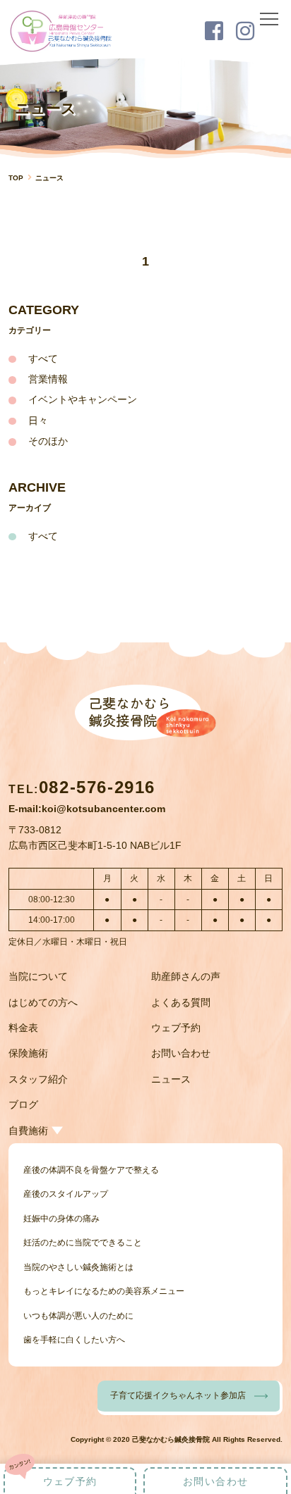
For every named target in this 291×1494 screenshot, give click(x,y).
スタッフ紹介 (38, 1079)
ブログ (23, 1104)
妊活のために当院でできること (82, 1242)
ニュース (171, 1079)
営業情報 (48, 379)
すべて (43, 358)
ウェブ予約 (176, 1027)
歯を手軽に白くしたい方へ (74, 1340)
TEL (81, 789)
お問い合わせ (180, 1053)
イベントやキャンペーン (82, 399)
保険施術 (28, 1053)
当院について (38, 976)
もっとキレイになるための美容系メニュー (103, 1291)
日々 (38, 420)
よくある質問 (180, 1002)
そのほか (48, 441)
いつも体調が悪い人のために (78, 1316)
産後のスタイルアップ (65, 1194)
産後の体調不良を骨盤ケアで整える (91, 1170)
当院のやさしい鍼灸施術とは (78, 1267)
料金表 (23, 1027)
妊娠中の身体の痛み (61, 1219)
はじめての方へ (43, 1002)
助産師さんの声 (185, 976)
